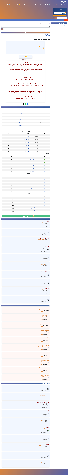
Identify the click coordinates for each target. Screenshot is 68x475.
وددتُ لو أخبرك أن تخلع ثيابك (45, 375)
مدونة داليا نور (33, 210)
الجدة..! (48, 221)
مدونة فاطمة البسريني (32, 168)
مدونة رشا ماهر (27, 136)
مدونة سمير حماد (33, 185)
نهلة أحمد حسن (43, 247)
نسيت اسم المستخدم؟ (47, 35)
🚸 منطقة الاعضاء (48, 5)
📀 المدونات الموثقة (54, 4)
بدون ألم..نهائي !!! (46, 352)
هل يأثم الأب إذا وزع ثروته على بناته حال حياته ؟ (42, 337)
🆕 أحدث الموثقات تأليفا (7, 4)
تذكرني (48, 30)
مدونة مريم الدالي (33, 202)
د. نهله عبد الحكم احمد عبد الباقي (41, 346)
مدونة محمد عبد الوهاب (40, 48)
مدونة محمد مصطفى (32, 207)
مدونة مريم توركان (32, 165)
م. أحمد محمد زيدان (43, 264)
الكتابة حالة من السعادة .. (45, 315)
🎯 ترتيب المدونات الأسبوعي (25, 4)
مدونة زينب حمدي (33, 182)
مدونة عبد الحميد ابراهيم (26, 142)
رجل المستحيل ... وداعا (45, 307)
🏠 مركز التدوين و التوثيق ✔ (62, 4)
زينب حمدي (44, 331)
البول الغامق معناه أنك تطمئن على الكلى (43, 238)
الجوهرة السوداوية (46, 229)
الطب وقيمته (47, 254)
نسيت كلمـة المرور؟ (47, 34)
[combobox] (62, 18)
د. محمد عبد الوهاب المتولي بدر (41, 309)
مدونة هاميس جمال (26, 151)
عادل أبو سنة (47, 246)
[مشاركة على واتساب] (25, 104)
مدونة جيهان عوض (27, 145)
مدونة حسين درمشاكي (20, 116)
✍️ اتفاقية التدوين (40, 4)
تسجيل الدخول (25, 32)
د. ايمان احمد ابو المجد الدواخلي (41, 239)
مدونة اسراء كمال (33, 211)
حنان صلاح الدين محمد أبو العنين (41, 222)
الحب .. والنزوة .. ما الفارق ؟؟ (44, 330)
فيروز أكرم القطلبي (43, 376)
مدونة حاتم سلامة (32, 171)
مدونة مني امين (33, 191)
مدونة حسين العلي (33, 208)
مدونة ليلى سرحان (33, 199)
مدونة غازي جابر (21, 113)
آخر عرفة (47, 263)
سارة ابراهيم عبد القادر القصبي (41, 272)
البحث (55, 17)
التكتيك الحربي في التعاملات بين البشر (43, 345)
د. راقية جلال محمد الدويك (42, 420)
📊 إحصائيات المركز (54, 5)
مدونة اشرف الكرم (21, 119)
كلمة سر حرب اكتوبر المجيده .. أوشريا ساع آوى (42, 367)
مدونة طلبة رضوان (32, 159)
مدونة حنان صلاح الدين (32, 188)
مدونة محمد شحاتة (21, 122)
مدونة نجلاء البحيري (20, 125)
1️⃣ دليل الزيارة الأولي (47, 4)
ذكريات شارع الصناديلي (45, 322)
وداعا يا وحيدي (47, 288)
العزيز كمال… (47, 296)
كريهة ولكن (47, 279)
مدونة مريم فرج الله (26, 139)
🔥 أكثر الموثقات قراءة (62, 5)
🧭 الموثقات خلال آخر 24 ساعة (16, 4)
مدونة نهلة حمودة (33, 179)
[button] (60, 13)
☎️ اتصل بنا (34, 5)
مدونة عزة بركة (27, 148)
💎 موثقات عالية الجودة (41, 5)
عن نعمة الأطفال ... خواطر (45, 360)
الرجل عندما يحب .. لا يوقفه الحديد (44, 271)
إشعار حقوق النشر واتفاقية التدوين (25, 216)
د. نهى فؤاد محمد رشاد (42, 395)
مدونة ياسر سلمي (32, 162)
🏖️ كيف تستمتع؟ (34, 4)
